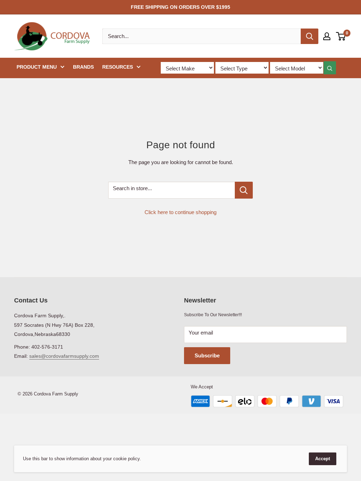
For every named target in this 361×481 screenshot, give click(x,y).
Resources (117, 67)
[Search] (309, 36)
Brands (83, 67)
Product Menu (37, 67)
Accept (322, 458)
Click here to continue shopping (180, 212)
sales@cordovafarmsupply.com (64, 356)
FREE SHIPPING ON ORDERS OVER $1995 (180, 7)
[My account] (326, 36)
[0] (341, 36)
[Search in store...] (244, 190)
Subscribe (207, 355)
